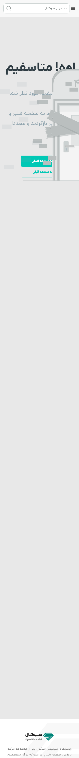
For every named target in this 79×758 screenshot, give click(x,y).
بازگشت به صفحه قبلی (48, 172)
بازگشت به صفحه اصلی (48, 161)
